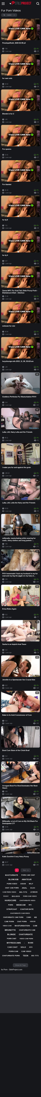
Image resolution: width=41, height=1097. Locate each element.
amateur (27, 879)
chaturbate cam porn (13, 917)
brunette (10, 930)
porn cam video (30, 896)
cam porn (9, 921)
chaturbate (26, 934)
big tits (35, 956)
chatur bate (27, 909)
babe (30, 943)
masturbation (22, 926)
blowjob (13, 879)
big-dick (16, 896)
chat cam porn (12, 888)
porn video (12, 884)
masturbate (11, 875)
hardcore (10, 900)
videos (33, 921)
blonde (11, 934)
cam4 (29, 917)
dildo (32, 888)
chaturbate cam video (20, 913)
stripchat (11, 909)
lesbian (33, 892)
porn (10, 905)
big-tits (23, 892)
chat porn (22, 921)
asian (23, 884)
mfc (30, 905)
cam (35, 926)
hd (35, 917)
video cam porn (26, 938)
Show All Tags (20, 965)
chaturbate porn (11, 956)
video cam (7, 926)
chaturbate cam (27, 930)
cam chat (12, 947)
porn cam (13, 951)
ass (31, 947)
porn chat (11, 938)
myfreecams (14, 943)
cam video (26, 951)
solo (23, 947)
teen (25, 956)
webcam (20, 905)
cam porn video (9, 892)
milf (31, 884)
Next (24, 870)
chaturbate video (27, 900)
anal (24, 888)
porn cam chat (28, 875)
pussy (6, 896)
